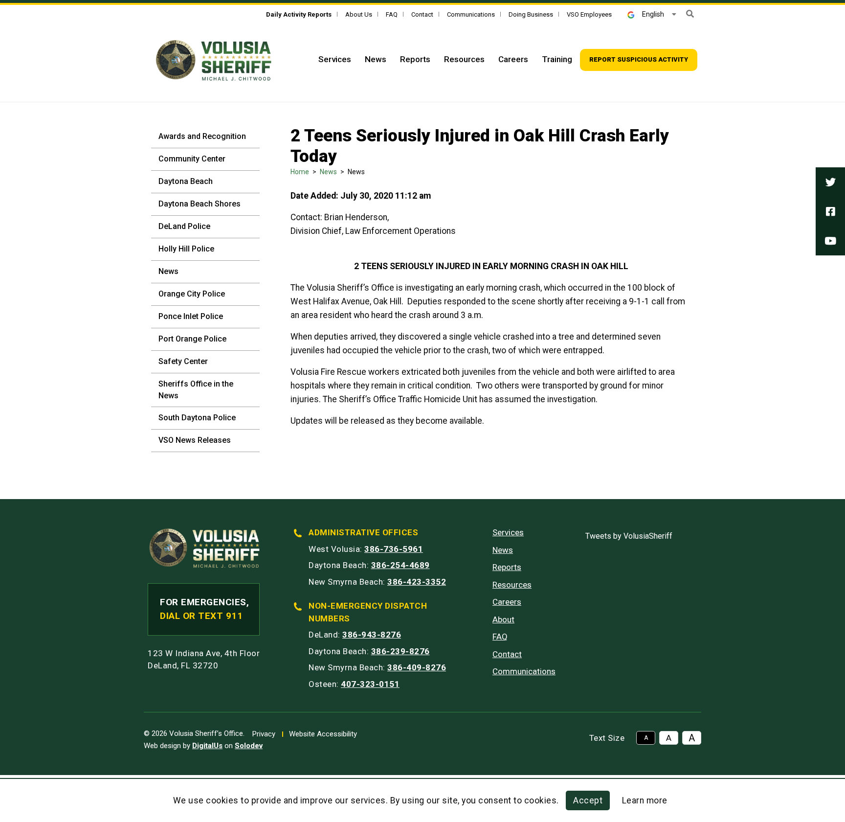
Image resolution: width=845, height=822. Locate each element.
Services (334, 59)
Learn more (644, 800)
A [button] (646, 737)
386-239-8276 (400, 651)
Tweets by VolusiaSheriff (628, 536)
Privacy (263, 734)
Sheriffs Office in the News (195, 389)
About (503, 619)
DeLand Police (184, 226)
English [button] (653, 14)
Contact (422, 14)
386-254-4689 (400, 565)
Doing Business (531, 14)
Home (299, 172)
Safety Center (183, 361)
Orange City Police (191, 293)
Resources (464, 59)
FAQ (392, 14)
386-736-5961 (393, 549)
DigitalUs (207, 745)
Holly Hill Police (186, 248)
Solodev (249, 745)
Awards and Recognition (202, 136)
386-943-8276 (371, 634)
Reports (415, 59)
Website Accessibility (323, 734)
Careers (513, 59)
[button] (690, 14)
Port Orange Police (192, 338)
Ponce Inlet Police (190, 316)
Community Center (191, 158)
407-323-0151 (370, 684)
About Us (358, 14)
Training (557, 59)
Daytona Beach (185, 181)
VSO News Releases (194, 440)
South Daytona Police (197, 417)
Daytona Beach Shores (199, 203)
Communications (471, 14)
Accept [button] (587, 800)
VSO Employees (589, 14)
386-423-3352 (416, 582)
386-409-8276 (416, 667)
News (375, 59)
